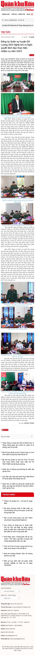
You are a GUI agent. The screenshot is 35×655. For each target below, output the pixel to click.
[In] (30, 37)
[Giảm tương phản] (33, 37)
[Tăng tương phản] (31, 37)
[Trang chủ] (17, 6)
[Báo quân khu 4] (15, 581)
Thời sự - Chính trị (18, 14)
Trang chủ (6, 14)
